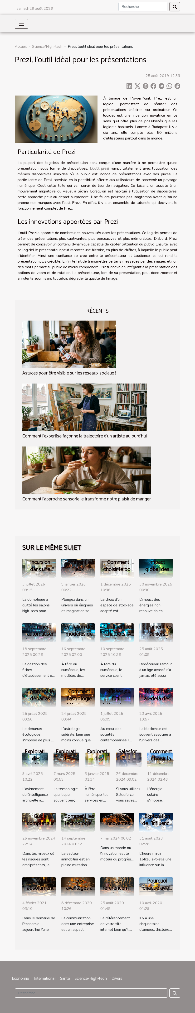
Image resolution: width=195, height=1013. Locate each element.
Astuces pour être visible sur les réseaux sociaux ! (69, 373)
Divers (117, 978)
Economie (20, 978)
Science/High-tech (47, 46)
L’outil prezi (99, 168)
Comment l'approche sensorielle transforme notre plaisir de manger (86, 499)
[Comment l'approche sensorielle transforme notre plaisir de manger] (86, 470)
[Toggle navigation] (21, 24)
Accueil (21, 46)
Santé (65, 978)
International (44, 978)
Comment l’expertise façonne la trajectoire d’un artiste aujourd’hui (84, 436)
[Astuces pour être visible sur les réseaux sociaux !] (69, 343)
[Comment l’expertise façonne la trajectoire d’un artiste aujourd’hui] (84, 406)
